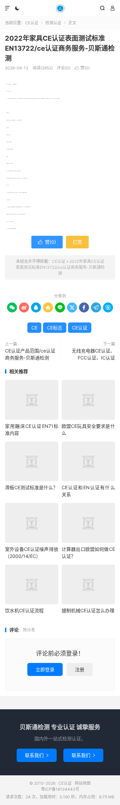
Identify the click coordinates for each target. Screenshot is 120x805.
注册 (79, 669)
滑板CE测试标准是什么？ (31, 487)
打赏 (77, 242)
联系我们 (36, 755)
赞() (82, 67)
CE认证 (60, 8)
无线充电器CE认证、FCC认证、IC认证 (93, 354)
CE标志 (54, 327)
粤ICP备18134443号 (60, 789)
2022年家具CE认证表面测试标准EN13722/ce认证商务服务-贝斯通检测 (60, 48)
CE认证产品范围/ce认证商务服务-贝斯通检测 (30, 354)
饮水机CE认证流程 (24, 610)
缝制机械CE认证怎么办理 (88, 610)
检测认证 (53, 22)
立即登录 (45, 669)
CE (34, 327)
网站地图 (83, 783)
